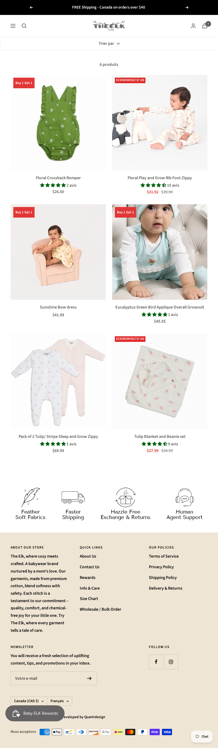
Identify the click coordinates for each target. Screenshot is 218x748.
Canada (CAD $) (26, 701)
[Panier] (204, 25)
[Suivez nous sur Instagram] (171, 661)
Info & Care (90, 588)
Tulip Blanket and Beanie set (160, 436)
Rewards (87, 578)
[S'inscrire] (89, 678)
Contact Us (89, 567)
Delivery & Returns (165, 588)
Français (57, 701)
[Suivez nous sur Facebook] (156, 661)
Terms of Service (164, 556)
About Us (88, 556)
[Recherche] (24, 25)
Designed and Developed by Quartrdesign (72, 717)
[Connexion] (193, 25)
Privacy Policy (161, 567)
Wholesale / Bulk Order (100, 609)
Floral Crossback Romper (58, 178)
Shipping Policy (163, 578)
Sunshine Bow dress (58, 307)
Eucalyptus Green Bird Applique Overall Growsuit (159, 307)
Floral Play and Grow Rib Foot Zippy (160, 178)
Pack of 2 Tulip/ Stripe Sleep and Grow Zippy (58, 436)
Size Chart (89, 599)
